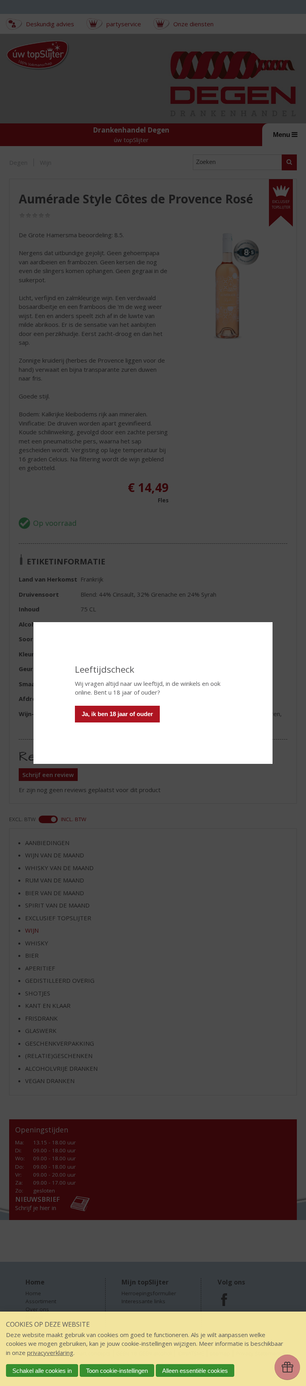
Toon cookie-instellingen (117, 1370)
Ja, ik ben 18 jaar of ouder (117, 714)
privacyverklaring (50, 1353)
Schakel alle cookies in (42, 1370)
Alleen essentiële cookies (195, 1370)
